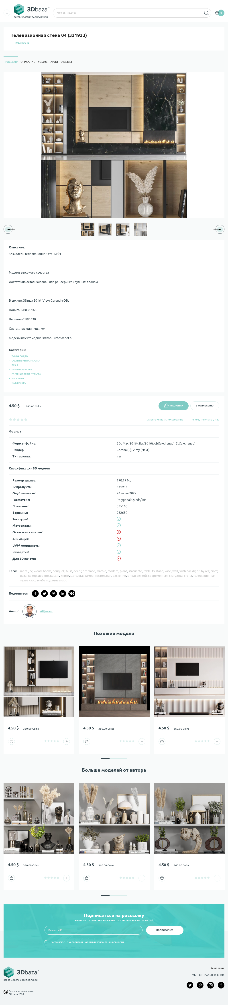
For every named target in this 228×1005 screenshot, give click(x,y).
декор (32, 575)
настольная (103, 575)
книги (65, 575)
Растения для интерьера (26, 374)
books (47, 571)
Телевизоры (19, 383)
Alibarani (46, 611)
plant (123, 571)
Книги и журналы (22, 369)
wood (38, 571)
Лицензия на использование (165, 419)
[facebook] (35, 593)
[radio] (10, 419)
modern (113, 571)
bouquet (59, 571)
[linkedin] (62, 593)
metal (24, 571)
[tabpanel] (114, 348)
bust (69, 571)
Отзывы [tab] (66, 61)
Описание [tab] (27, 61)
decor (77, 571)
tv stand (157, 571)
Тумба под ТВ (21, 43)
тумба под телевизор (52, 580)
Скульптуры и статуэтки (26, 360)
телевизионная (204, 575)
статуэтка (176, 575)
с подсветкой (137, 575)
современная (158, 575)
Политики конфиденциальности (103, 941)
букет (205, 571)
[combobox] (127, 12)
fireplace (89, 571)
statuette (135, 571)
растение (119, 575)
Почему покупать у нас (205, 419)
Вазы (15, 365)
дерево (43, 575)
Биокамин (18, 378)
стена (188, 575)
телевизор (27, 580)
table (147, 571)
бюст (213, 571)
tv (31, 571)
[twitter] (44, 593)
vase (168, 571)
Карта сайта (217, 968)
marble (101, 571)
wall (175, 571)
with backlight (189, 571)
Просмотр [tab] (11, 61)
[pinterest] (53, 593)
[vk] (71, 593)
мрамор (88, 575)
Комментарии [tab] (48, 61)
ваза (23, 575)
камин (54, 575)
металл (75, 575)
